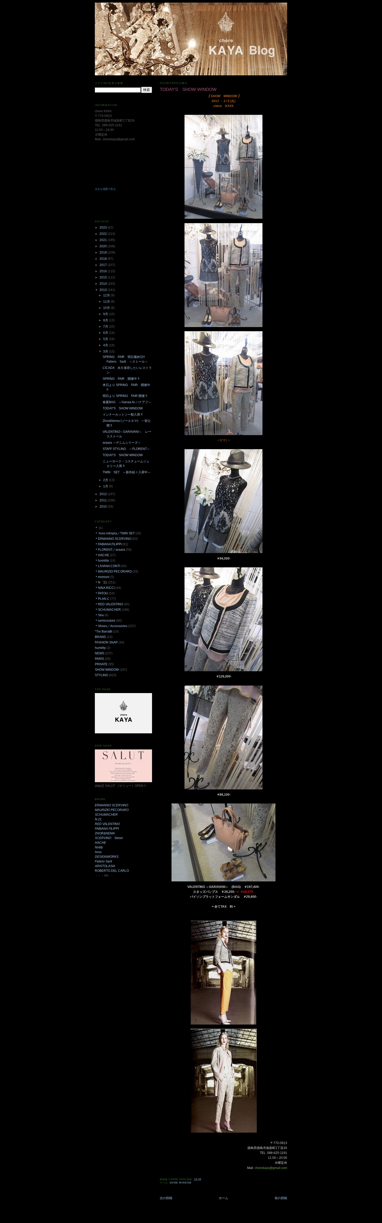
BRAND (100, 637)
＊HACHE (102, 555)
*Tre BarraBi (103, 631)
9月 (106, 314)
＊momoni (102, 577)
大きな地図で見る (105, 189)
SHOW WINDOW (181, 1182)
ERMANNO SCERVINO (111, 805)
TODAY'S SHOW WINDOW (123, 408)
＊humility (102, 560)
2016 (104, 271)
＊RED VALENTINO (109, 604)
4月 (106, 345)
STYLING (101, 675)
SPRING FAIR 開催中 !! (121, 379)
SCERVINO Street (109, 838)
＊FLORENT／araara (110, 549)
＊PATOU (101, 593)
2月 (106, 480)
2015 (104, 277)
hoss (98, 852)
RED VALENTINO (107, 824)
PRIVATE (101, 664)
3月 (106, 351)
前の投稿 (281, 1198)
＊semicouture (105, 620)
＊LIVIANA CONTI (107, 566)
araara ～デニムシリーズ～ (122, 442)
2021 (104, 240)
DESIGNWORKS (106, 857)
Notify (99, 847)
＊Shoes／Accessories (111, 626)
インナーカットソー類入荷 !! (122, 414)
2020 (104, 246)
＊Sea (99, 615)
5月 (106, 339)
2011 (104, 500)
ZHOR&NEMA (105, 833)
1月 (106, 486)
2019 (104, 252)
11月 (107, 301)
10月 (107, 308)
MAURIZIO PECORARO (112, 810)
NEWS (99, 653)
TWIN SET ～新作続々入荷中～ (127, 472)
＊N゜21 (101, 582)
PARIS (99, 659)
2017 (104, 265)
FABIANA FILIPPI (107, 828)
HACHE (100, 843)
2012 (104, 494)
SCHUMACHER (106, 814)
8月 (106, 320)
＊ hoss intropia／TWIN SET (115, 533)
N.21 (98, 819)
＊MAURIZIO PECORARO (113, 571)
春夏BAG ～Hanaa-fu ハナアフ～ (127, 402)
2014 (104, 283)
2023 (104, 227)
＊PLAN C (102, 599)
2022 (104, 234)
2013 (104, 290)
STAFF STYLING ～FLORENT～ (126, 449)
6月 (106, 333)
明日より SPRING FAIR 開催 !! (126, 396)
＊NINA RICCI (105, 588)
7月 (106, 326)
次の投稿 (166, 1198)
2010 (104, 506)
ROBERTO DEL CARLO (112, 871)
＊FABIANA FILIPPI (108, 544)
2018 (104, 259)
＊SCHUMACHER (108, 610)
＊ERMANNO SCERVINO (113, 539)
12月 (107, 295)
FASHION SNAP (106, 642)
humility (100, 648)
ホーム (223, 1198)
